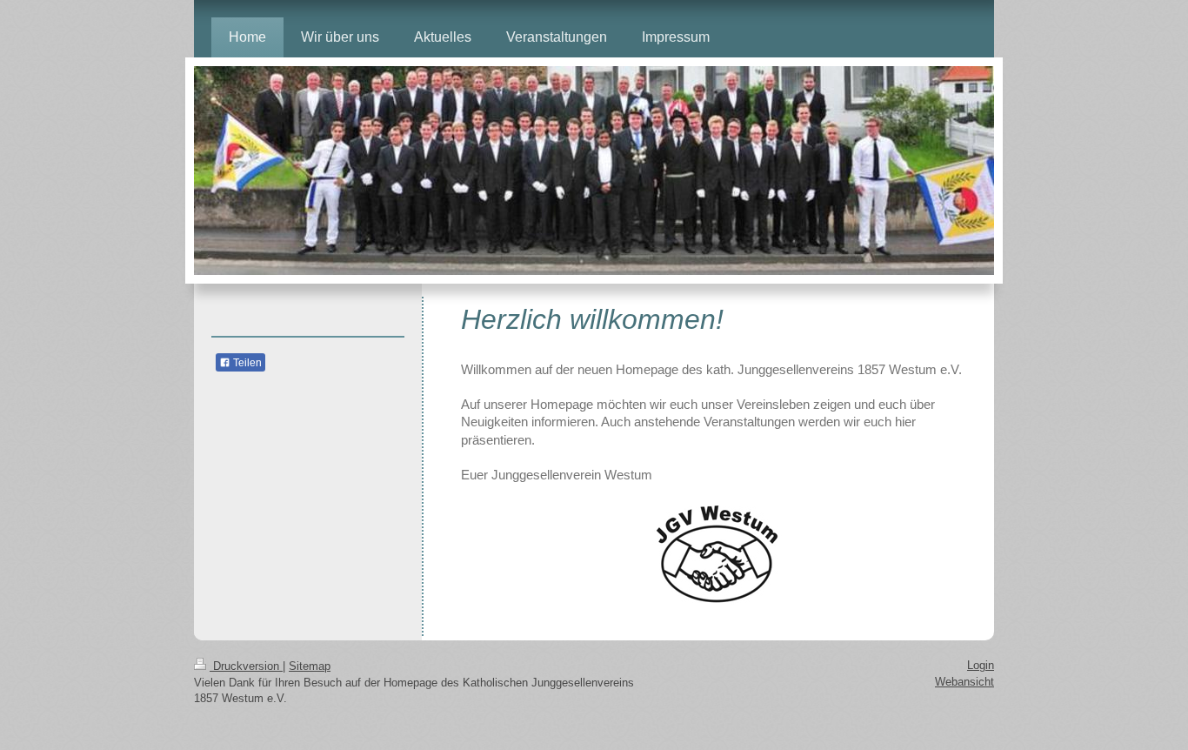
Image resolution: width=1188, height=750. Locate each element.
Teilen (246, 363)
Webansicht (964, 681)
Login (980, 665)
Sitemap (309, 666)
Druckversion (246, 666)
